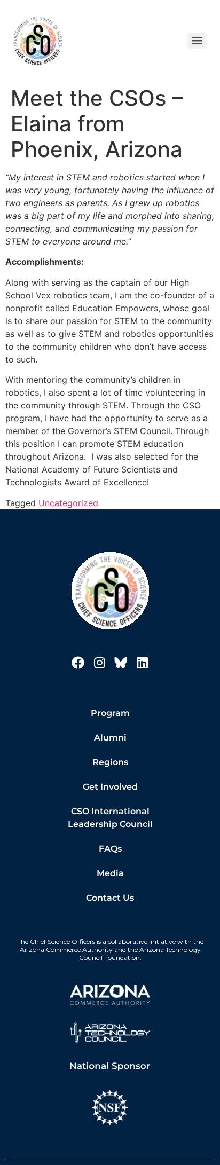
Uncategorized (68, 503)
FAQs (110, 849)
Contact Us (110, 898)
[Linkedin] (142, 662)
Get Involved (110, 787)
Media (110, 873)
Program (110, 713)
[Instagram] (99, 662)
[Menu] (197, 41)
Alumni (110, 738)
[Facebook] (78, 662)
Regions (110, 762)
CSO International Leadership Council (110, 817)
